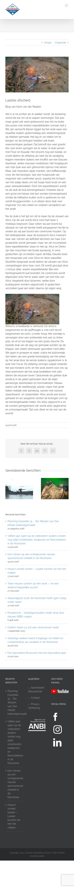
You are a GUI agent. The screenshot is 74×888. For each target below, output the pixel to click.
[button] (8, 488)
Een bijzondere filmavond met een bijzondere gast (37, 652)
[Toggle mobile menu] (67, 5)
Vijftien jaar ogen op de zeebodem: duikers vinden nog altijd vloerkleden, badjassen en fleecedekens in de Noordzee (37, 539)
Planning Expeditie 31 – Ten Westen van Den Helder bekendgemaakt (14, 702)
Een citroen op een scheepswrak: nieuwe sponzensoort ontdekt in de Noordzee (14, 784)
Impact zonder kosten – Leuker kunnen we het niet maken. (14, 816)
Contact (35, 697)
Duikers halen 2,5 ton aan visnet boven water (33, 627)
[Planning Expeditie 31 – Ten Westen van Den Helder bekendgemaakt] (19, 479)
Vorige (47, 42)
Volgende (60, 42)
